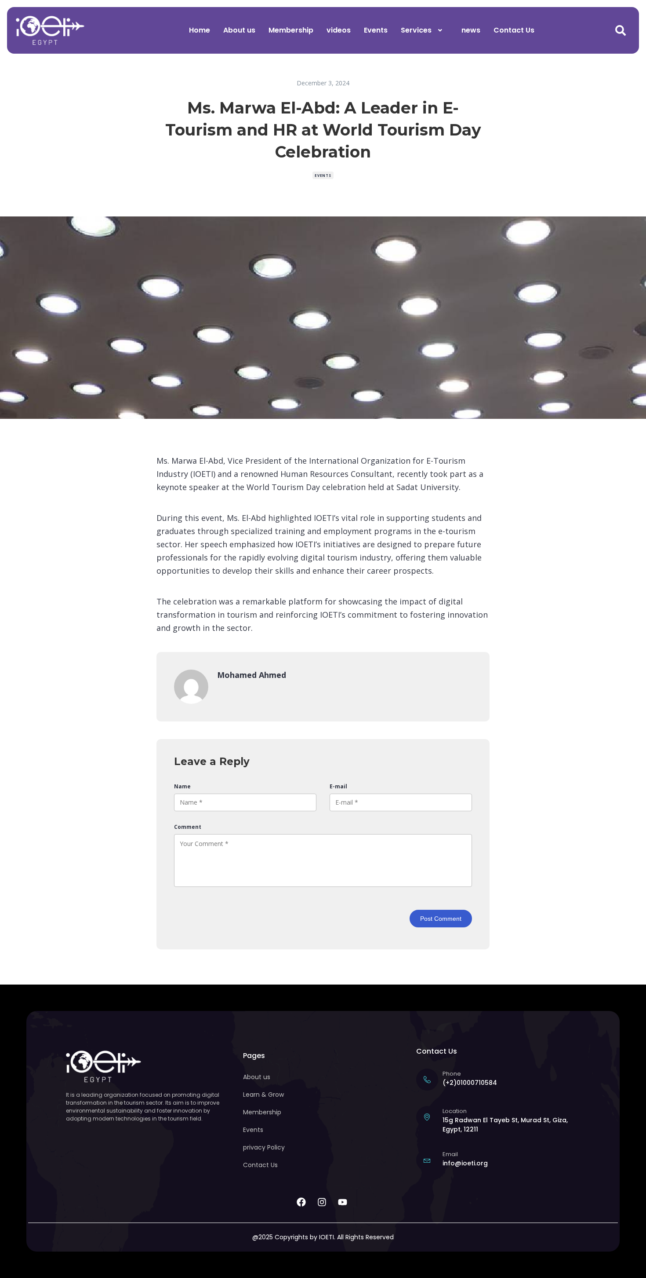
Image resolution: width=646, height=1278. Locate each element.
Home (199, 30)
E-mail (338, 786)
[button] (424, 30)
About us (239, 30)
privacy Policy (264, 1147)
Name (182, 786)
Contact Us (514, 30)
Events (376, 30)
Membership (291, 30)
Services (416, 30)
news (470, 30)
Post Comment (440, 918)
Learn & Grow (263, 1094)
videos (339, 30)
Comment (187, 827)
